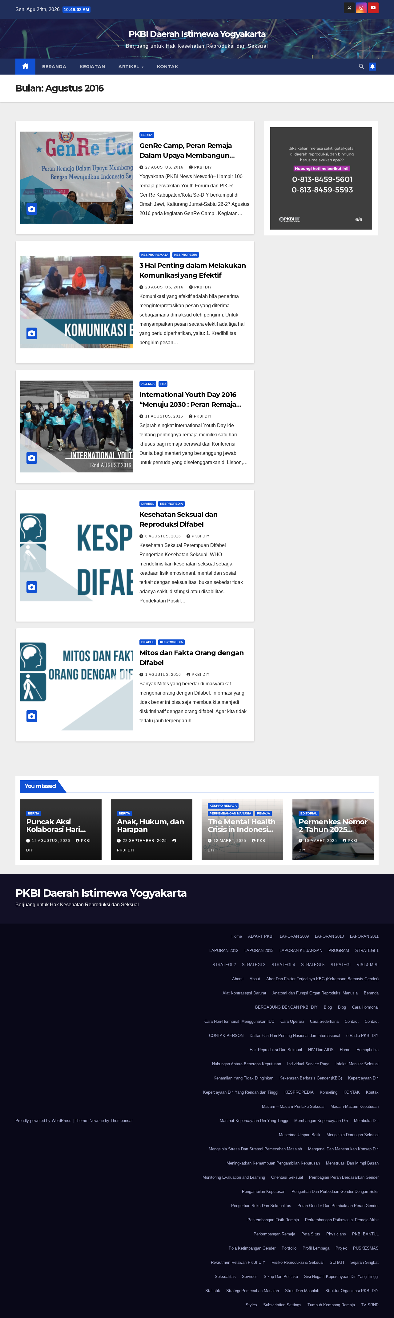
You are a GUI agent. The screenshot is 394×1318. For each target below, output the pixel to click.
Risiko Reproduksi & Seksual (297, 1262)
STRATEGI (341, 964)
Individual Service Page (308, 1064)
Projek (341, 1248)
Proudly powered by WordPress (44, 1120)
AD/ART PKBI (261, 936)
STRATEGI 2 (224, 964)
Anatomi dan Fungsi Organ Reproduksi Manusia (315, 993)
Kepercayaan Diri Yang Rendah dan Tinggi (240, 1092)
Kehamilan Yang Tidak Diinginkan (243, 1078)
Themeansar (121, 1120)
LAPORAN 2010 (329, 936)
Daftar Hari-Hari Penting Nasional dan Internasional (295, 1035)
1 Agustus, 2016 (163, 674)
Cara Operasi (292, 1021)
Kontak (167, 66)
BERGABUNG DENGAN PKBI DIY (286, 1007)
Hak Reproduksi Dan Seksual (276, 1049)
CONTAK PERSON (226, 1035)
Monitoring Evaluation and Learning (234, 1177)
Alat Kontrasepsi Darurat (244, 993)
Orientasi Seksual (287, 1177)
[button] (361, 66)
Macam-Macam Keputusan (355, 1106)
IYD (163, 384)
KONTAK (352, 1092)
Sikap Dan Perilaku (281, 1276)
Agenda (148, 384)
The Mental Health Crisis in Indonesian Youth (242, 829)
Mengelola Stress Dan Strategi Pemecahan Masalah (255, 1149)
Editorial (308, 813)
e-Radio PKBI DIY (362, 1035)
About (255, 979)
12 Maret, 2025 (230, 841)
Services (250, 1276)
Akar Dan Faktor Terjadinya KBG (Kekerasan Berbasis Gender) (322, 979)
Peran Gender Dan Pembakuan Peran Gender (338, 1205)
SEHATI (337, 1262)
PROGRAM (338, 950)
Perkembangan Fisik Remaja (273, 1220)
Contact (352, 1021)
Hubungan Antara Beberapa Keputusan (246, 1064)
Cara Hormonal (365, 1007)
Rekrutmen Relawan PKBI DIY (238, 1262)
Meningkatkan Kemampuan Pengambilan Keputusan (273, 1163)
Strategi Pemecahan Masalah (252, 1290)
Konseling (328, 1092)
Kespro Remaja (154, 254)
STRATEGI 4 (283, 964)
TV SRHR (370, 1305)
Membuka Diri (366, 1120)
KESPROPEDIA (185, 254)
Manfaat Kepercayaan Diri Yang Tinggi (254, 1120)
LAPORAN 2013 (258, 950)
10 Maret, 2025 (321, 841)
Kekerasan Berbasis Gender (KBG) (310, 1078)
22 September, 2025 (145, 841)
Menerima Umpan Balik (299, 1134)
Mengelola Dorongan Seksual (353, 1134)
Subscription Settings (282, 1305)
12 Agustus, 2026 (51, 841)
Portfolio (289, 1248)
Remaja (263, 813)
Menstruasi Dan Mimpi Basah (352, 1163)
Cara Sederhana (324, 1021)
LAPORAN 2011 (364, 936)
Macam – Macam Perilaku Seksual (293, 1106)
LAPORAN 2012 (223, 950)
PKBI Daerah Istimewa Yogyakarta (197, 34)
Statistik (212, 1290)
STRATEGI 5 (312, 964)
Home (236, 936)
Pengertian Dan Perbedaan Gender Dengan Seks (335, 1191)
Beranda (54, 66)
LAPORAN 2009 (294, 936)
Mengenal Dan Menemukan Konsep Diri (343, 1149)
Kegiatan (92, 66)
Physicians (336, 1234)
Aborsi (237, 979)
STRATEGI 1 (367, 950)
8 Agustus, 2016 (163, 536)
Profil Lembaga (316, 1248)
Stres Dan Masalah (302, 1290)
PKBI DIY (203, 167)
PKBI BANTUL (365, 1234)
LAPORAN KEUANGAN (300, 950)
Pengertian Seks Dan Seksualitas (261, 1205)
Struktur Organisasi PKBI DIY (352, 1290)
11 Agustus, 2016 (164, 416)
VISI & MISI (368, 964)
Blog (328, 1007)
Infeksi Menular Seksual (357, 1064)
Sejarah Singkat (364, 1262)
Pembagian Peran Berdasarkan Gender (344, 1177)
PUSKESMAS (366, 1248)
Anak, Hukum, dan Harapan (150, 825)
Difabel (147, 503)
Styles (251, 1305)
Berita (146, 135)
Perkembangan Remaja (274, 1234)
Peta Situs (310, 1234)
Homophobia (367, 1049)
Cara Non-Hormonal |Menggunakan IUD (239, 1021)
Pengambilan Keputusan (263, 1191)
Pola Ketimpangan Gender (252, 1248)
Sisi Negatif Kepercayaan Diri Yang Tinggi (341, 1276)
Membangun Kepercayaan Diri (321, 1120)
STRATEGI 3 (253, 964)
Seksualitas (225, 1276)
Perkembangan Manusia (230, 813)
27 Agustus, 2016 (165, 167)
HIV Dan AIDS (321, 1049)
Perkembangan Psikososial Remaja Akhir (342, 1220)
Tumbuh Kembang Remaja (331, 1305)
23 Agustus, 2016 (165, 287)
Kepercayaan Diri (363, 1078)
